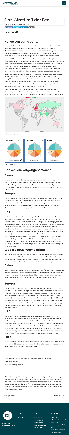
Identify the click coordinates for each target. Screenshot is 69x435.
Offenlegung (38, 420)
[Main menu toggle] (64, 3)
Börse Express (39, 358)
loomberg (14, 365)
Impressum (38, 418)
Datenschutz (38, 423)
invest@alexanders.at (58, 430)
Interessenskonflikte (40, 425)
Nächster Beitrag (60, 396)
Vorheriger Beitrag (8, 396)
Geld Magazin (25, 358)
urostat (21, 365)
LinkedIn (20, 418)
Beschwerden (38, 427)
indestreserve (54, 66)
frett (53, 94)
